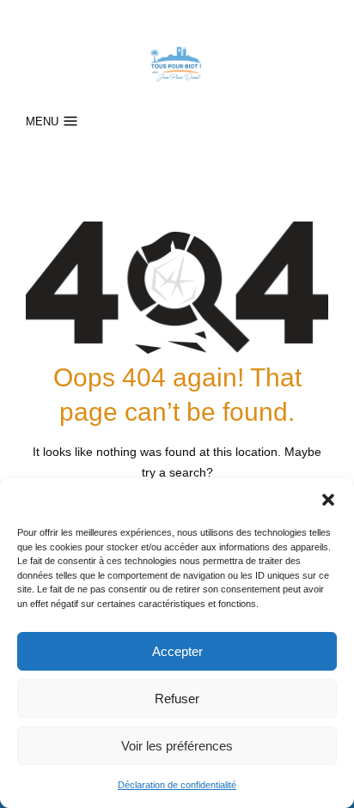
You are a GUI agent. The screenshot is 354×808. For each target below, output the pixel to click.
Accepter (177, 651)
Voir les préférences (177, 745)
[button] (328, 499)
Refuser (177, 698)
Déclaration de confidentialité (177, 785)
